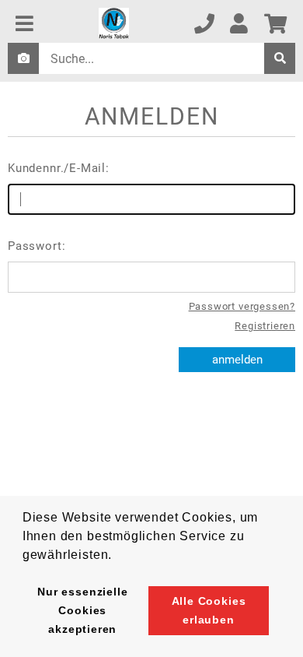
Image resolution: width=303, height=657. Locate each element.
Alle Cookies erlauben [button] (209, 610)
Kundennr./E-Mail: (59, 168)
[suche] (279, 58)
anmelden (237, 360)
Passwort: (36, 246)
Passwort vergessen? (242, 306)
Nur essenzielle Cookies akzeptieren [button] (82, 610)
